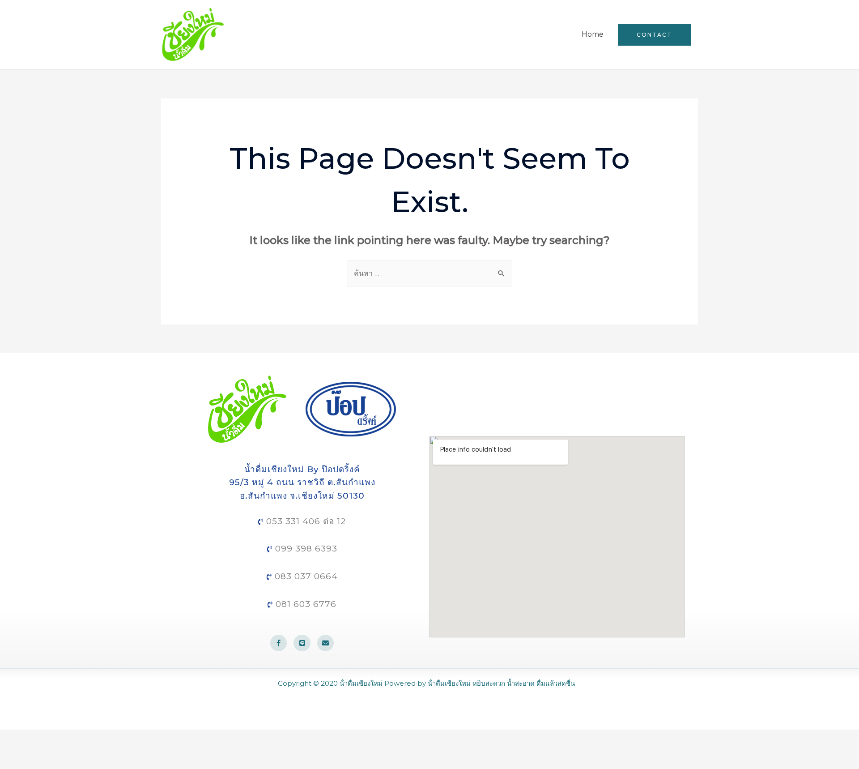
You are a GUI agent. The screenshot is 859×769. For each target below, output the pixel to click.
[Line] (301, 643)
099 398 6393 (304, 548)
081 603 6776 (304, 604)
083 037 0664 (305, 576)
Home (593, 34)
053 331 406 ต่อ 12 (305, 521)
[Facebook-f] (278, 643)
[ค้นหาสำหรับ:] (429, 273)
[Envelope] (325, 643)
